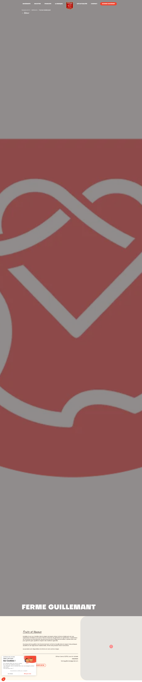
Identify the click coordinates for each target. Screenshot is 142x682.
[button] (111, 646)
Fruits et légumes (32, 632)
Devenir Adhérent (108, 3)
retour (26, 13)
